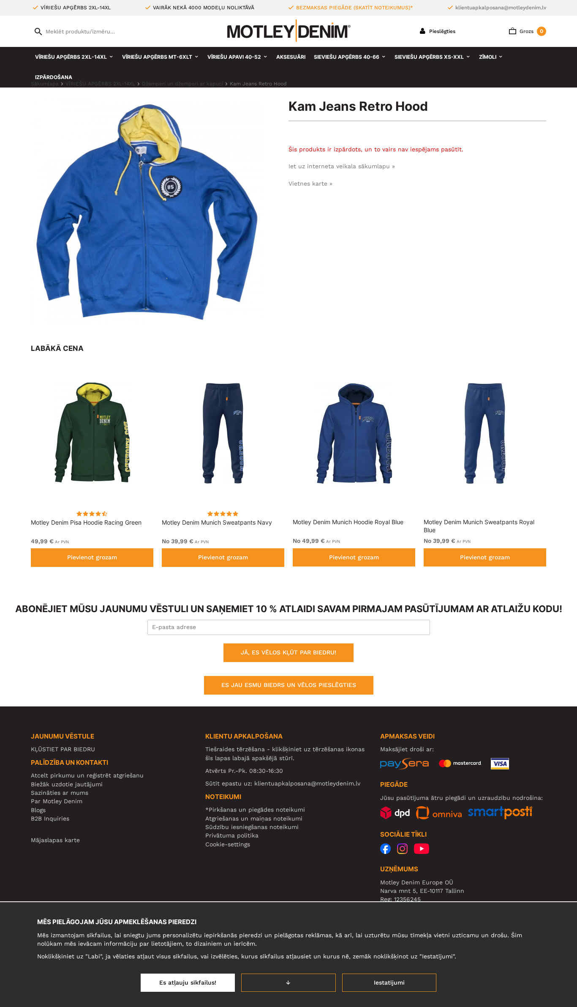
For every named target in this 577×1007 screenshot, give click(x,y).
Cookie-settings (227, 844)
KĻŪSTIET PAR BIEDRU (63, 749)
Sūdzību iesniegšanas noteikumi (252, 827)
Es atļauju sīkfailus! (187, 982)
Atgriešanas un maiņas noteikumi (253, 818)
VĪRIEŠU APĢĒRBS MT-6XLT (157, 57)
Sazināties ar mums (59, 792)
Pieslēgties (441, 31)
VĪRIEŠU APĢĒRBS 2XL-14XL (71, 57)
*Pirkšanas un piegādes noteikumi (255, 809)
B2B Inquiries (50, 818)
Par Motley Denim (56, 801)
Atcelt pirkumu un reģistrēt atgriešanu (87, 775)
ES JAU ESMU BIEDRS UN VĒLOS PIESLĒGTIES (288, 684)
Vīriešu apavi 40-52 (234, 57)
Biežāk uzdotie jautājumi (67, 784)
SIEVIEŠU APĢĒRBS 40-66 (346, 57)
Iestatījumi (389, 982)
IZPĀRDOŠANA (53, 77)
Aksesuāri (290, 57)
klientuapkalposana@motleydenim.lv (500, 8)
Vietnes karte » (310, 183)
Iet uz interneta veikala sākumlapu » (341, 166)
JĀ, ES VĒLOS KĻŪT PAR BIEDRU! (288, 652)
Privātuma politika (232, 835)
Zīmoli (487, 57)
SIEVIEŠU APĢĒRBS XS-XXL (429, 57)
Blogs (38, 810)
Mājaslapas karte (55, 840)
